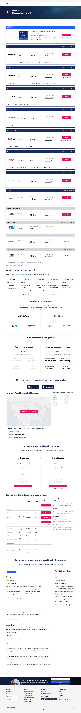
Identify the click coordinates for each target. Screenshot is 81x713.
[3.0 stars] (10, 580)
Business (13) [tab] (19, 22)
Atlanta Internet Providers (27, 701)
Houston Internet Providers (28, 695)
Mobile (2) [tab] (27, 22)
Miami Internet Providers (27, 699)
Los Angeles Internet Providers (28, 691)
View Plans (65, 35)
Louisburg (55, 399)
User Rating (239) (48, 76)
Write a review (11, 571)
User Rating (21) (48, 229)
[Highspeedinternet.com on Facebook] (59, 700)
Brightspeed (9, 508)
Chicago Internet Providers (28, 693)
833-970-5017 (68, 200)
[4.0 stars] (12, 580)
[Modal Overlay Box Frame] (40, 681)
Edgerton (66, 395)
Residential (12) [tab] (10, 22)
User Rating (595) (48, 139)
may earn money (9, 0)
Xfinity (10, 434)
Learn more (66, 241)
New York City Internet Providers (29, 697)
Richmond (55, 405)
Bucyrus (66, 403)
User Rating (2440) (49, 97)
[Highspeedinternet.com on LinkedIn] (67, 700)
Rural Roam (9, 546)
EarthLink (11, 437)
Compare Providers (28, 3)
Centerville (66, 401)
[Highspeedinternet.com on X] (61, 700)
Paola (54, 395)
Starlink (8, 535)
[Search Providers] (17, 696)
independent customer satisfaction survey (35, 262)
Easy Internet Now (10, 542)
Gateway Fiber (9, 532)
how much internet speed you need (23, 274)
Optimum (11, 431)
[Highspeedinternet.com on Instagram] (63, 700)
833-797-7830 (68, 37)
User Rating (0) (48, 215)
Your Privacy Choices (48, 709)
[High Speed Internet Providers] (13, 4)
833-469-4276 (68, 140)
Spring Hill (66, 399)
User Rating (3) (48, 160)
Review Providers (38, 3)
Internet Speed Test (44, 691)
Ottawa (66, 397)
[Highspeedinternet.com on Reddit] (65, 700)
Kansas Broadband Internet (12, 539)
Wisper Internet (9, 528)
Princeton (55, 403)
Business (53, 3)
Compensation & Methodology (30, 709)
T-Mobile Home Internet (11, 523)
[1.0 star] (7, 580)
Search (72, 3)
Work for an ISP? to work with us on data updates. (17, 265)
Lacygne (55, 397)
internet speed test (41, 274)
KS (9, 673)
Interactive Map (28, 411)
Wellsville (55, 401)
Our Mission (61, 693)
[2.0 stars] (8, 580)
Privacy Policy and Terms (39, 709)
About (60, 691)
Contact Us (61, 695)
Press (60, 697)
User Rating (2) (48, 256)
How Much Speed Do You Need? (46, 693)
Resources (46, 3)
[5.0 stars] (13, 580)
